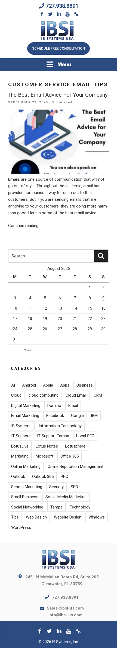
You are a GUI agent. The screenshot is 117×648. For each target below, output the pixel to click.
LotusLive (20, 446)
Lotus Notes (47, 446)
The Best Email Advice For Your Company (57, 95)
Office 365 (69, 456)
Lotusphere (75, 446)
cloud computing (44, 395)
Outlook (18, 476)
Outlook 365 (43, 476)
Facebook (55, 415)
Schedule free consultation (58, 48)
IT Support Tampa (53, 435)
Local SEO (85, 435)
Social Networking (27, 507)
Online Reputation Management (75, 466)
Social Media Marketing (66, 496)
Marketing (20, 456)
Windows (96, 517)
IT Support (20, 435)
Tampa (56, 507)
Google (77, 415)
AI (13, 385)
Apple (48, 385)
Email (73, 405)
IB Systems (21, 425)
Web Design (36, 517)
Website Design (67, 517)
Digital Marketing (25, 405)
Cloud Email (76, 395)
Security (56, 486)
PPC (64, 476)
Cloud (16, 395)
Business (84, 385)
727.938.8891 (62, 6)
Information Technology (60, 425)
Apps (64, 385)
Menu (64, 64)
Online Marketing (26, 466)
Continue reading (23, 225)
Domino (54, 405)
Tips (15, 517)
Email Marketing (25, 415)
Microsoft (44, 456)
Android (29, 385)
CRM (98, 395)
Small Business (24, 496)
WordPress (21, 527)
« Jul (28, 349)
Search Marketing (26, 486)
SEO (74, 486)
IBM (94, 415)
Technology (80, 507)
